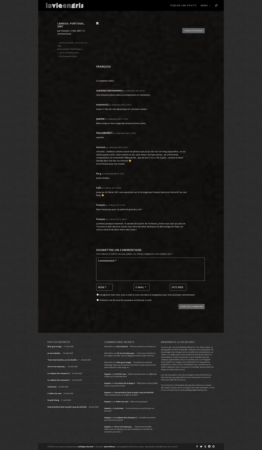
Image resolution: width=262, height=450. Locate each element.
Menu (204, 5)
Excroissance (122, 346)
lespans (107, 374)
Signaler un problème (193, 31)
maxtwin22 (102, 104)
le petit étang (53, 400)
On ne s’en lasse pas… (56, 366)
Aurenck (100, 147)
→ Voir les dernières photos (68, 53)
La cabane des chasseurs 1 (58, 380)
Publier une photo (183, 5)
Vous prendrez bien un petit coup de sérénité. (67, 407)
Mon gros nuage (54, 346)
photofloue (109, 446)
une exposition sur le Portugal (133, 192)
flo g (98, 173)
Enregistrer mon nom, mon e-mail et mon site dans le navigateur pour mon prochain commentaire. (147, 294)
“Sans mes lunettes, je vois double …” (63, 360)
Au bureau (51, 386)
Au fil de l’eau (120, 374)
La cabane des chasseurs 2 (58, 373)
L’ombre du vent (54, 393)
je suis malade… (54, 353)
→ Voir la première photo (67, 56)
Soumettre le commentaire (191, 307)
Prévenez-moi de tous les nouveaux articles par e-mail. (125, 300)
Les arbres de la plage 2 (124, 383)
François (65, 30)
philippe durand (85, 446)
